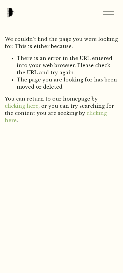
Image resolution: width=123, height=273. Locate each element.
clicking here (22, 106)
